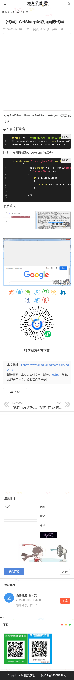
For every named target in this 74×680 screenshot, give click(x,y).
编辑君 (56, 374)
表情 (65, 571)
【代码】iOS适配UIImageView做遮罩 (34, 405)
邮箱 (42, 515)
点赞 (17, 392)
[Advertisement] (37, 72)
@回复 (32, 595)
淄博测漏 (21, 595)
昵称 (42, 506)
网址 (42, 525)
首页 (4, 11)
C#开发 (15, 11)
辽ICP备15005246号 (53, 675)
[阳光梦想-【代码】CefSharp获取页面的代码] (37, 5)
